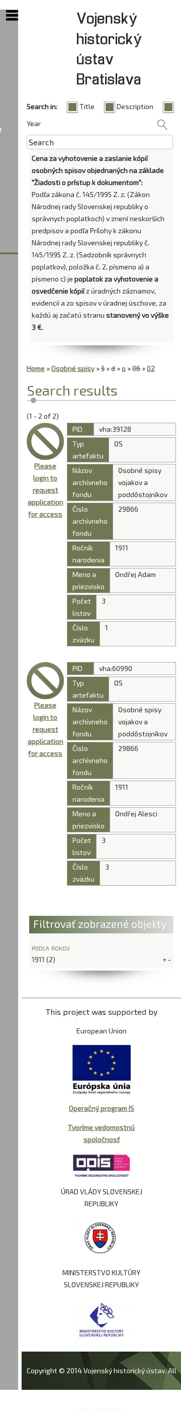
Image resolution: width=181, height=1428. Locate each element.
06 (136, 368)
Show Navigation (12, 16)
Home (36, 368)
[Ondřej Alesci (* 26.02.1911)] (45, 680)
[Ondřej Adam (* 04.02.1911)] (45, 441)
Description (135, 106)
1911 (38, 959)
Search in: (42, 106)
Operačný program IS (101, 1108)
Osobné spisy (73, 368)
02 (151, 368)
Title (87, 106)
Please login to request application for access (45, 489)
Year (34, 123)
